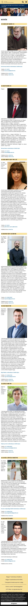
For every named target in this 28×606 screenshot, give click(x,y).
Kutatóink (21, 5)
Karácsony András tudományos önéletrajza (11, 66)
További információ (18, 600)
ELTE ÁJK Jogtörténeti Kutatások (10, 5)
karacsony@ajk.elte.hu (9, 70)
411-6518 (7, 69)
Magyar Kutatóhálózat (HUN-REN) (14, 579)
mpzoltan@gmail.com (9, 298)
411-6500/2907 (8, 297)
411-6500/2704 (8, 511)
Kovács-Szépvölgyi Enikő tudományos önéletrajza (13, 508)
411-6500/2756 (8, 375)
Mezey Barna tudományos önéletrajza (10, 148)
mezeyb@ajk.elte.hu (9, 152)
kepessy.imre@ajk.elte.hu (10, 448)
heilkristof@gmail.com (9, 561)
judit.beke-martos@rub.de (10, 226)
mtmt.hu (10, 73)
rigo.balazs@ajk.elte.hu (10, 376)
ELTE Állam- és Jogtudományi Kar (14, 589)
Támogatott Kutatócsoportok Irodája (14, 582)
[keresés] (23, 2)
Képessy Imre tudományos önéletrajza (10, 443)
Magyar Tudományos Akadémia (14, 577)
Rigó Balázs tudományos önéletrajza (10, 372)
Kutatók (4, 6)
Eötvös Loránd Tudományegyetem (14, 586)
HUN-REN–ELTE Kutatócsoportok (14, 592)
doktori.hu (11, 74)
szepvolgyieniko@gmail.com (11, 512)
